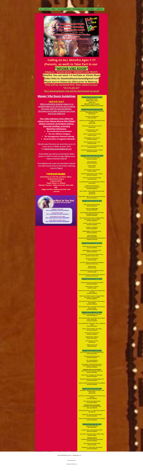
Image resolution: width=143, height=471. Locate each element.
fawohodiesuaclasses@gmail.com (80, 78)
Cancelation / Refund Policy (71, 463)
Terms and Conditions (71, 460)
